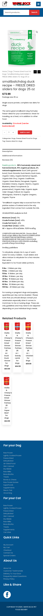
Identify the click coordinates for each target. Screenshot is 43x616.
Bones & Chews (9, 479)
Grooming (7, 493)
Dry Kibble (7, 469)
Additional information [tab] (12, 156)
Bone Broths (8, 474)
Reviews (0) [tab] (7, 160)
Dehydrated (8, 461)
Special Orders (9, 555)
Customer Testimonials (13, 571)
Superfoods (8, 485)
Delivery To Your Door (12, 573)
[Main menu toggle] (38, 4)
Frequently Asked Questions (14, 576)
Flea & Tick (7, 490)
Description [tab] (7, 151)
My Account (8, 545)
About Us (7, 568)
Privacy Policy (8, 579)
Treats (6, 477)
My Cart (6, 547)
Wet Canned (8, 466)
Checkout (7, 550)
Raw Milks (7, 471)
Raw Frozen (8, 453)
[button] (37, 32)
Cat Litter (7, 532)
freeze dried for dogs (14, 141)
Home (4, 71)
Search (34, 12)
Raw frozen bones (10, 482)
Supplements (8, 488)
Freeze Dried (8, 458)
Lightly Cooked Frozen (12, 455)
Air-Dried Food (9, 463)
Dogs (10, 71)
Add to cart (25, 132)
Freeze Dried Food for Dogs (26, 138)
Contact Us (8, 553)
